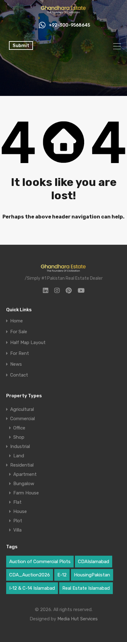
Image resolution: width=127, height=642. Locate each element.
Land (18, 456)
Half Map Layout (28, 342)
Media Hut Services (77, 619)
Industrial (20, 446)
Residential (22, 465)
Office (19, 428)
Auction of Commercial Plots (40, 561)
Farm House (26, 493)
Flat (17, 502)
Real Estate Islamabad (86, 588)
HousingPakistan (92, 575)
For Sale (18, 332)
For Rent (19, 353)
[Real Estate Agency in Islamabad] (63, 12)
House (20, 511)
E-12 (62, 575)
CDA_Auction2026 (29, 575)
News (16, 364)
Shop (18, 437)
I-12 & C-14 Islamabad (32, 588)
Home (16, 321)
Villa (17, 530)
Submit (21, 45)
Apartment (25, 474)
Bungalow (23, 483)
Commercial (22, 418)
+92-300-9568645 (69, 25)
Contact (19, 375)
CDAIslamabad (93, 561)
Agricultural (22, 409)
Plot (17, 521)
